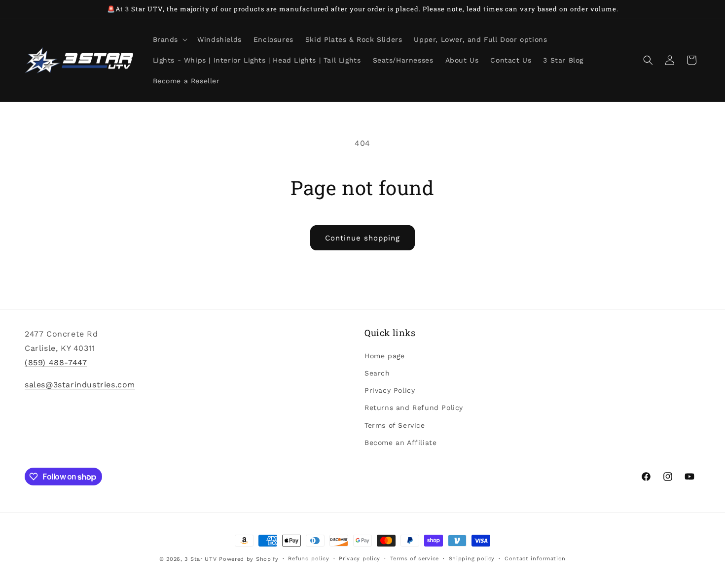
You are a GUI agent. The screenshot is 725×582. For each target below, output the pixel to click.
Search (377, 373)
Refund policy (308, 558)
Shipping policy (472, 558)
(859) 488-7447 (56, 362)
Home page (384, 355)
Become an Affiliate (400, 442)
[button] (169, 39)
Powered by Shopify (249, 559)
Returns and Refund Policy (413, 407)
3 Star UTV (200, 559)
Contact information (535, 558)
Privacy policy (359, 558)
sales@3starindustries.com (80, 384)
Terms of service (414, 558)
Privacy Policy (389, 390)
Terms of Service (394, 425)
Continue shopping (362, 238)
